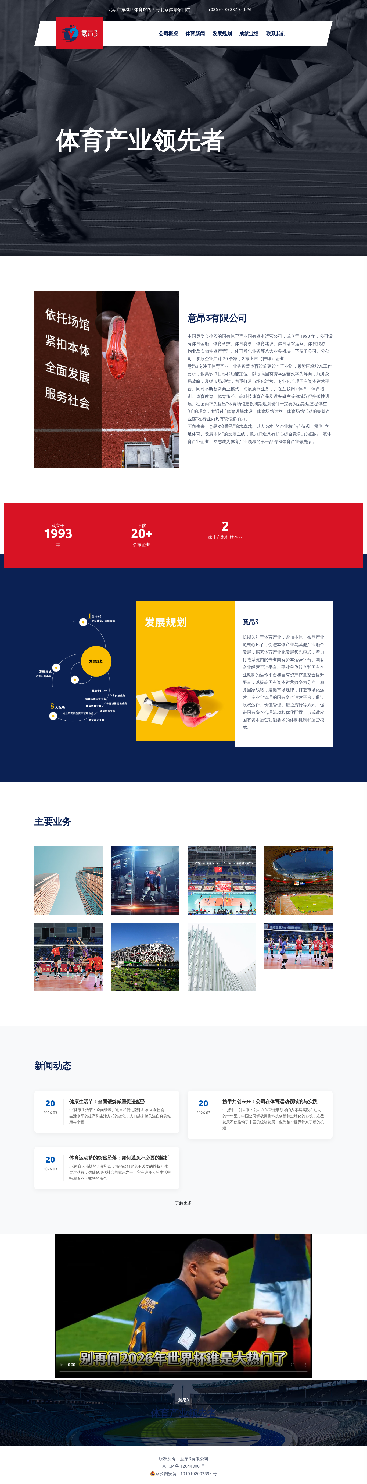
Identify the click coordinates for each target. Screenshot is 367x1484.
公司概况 (168, 33)
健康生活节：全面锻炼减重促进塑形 (107, 1101)
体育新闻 (195, 33)
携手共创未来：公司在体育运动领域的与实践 (270, 1101)
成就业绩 (249, 33)
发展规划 (222, 33)
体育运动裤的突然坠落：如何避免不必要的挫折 (119, 1157)
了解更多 (183, 1202)
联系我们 (276, 33)
